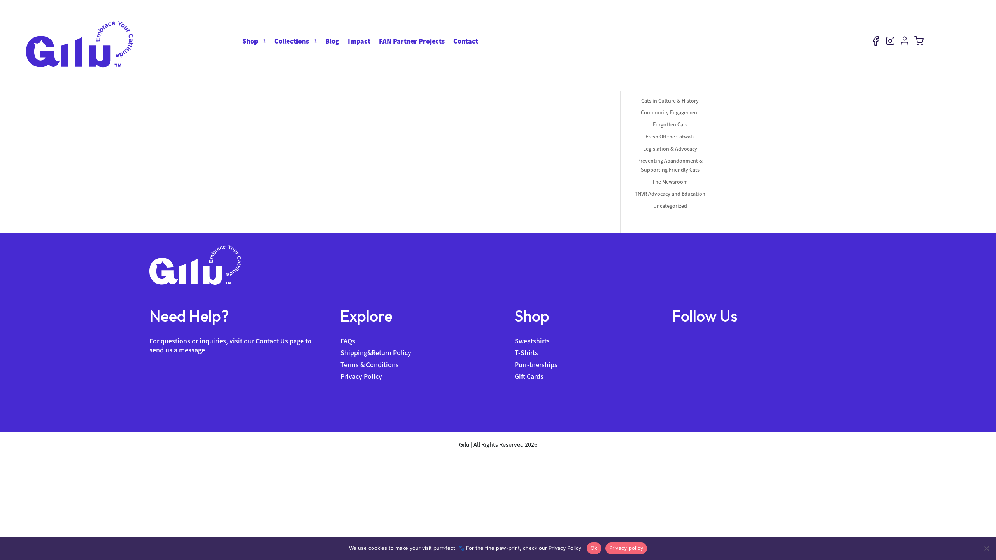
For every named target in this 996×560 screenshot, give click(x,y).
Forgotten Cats (670, 124)
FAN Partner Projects (412, 42)
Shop (250, 42)
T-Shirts (526, 352)
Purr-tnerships (536, 364)
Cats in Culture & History (670, 101)
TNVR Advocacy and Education (670, 194)
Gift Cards (529, 376)
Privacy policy (626, 548)
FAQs (347, 341)
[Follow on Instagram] (693, 341)
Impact (359, 42)
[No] (986, 548)
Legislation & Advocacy (670, 148)
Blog (332, 42)
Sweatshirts (532, 341)
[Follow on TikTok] (708, 341)
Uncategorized (670, 206)
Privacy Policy (361, 376)
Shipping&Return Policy (375, 352)
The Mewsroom (670, 182)
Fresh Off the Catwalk (670, 136)
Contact (465, 42)
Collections (291, 42)
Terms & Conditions (369, 364)
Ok (594, 548)
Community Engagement (670, 112)
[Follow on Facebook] (678, 341)
